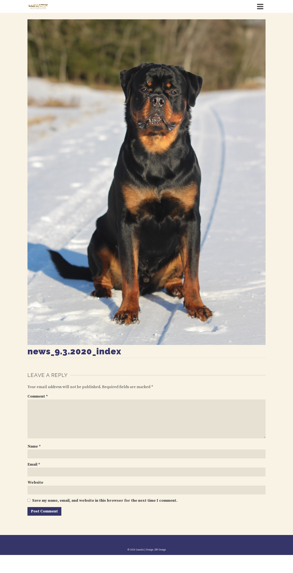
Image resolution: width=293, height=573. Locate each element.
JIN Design (160, 549)
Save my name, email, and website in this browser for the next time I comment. (104, 500)
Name (34, 446)
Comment (37, 396)
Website (35, 482)
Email (33, 464)
